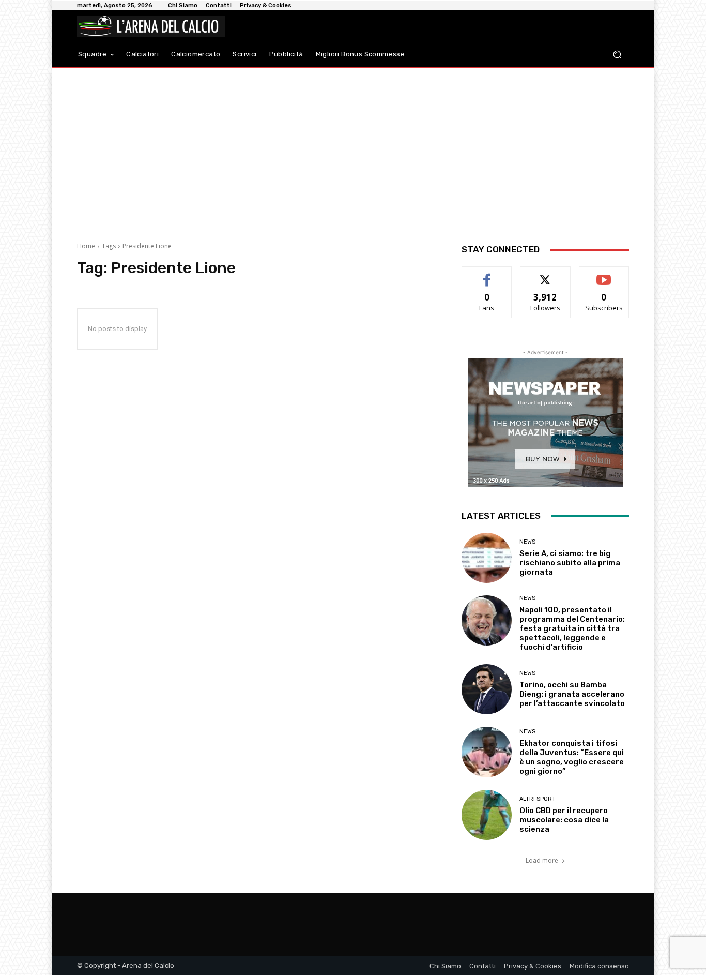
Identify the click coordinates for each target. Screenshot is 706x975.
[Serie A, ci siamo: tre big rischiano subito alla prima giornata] (487, 558)
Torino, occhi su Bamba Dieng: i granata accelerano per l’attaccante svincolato (572, 694)
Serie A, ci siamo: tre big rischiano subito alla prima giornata (569, 563)
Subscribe (604, 274)
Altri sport (537, 799)
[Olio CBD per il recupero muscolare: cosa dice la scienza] (487, 815)
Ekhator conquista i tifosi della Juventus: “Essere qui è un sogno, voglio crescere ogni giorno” (571, 757)
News (527, 542)
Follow (545, 274)
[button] (617, 54)
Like (487, 274)
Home (86, 246)
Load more (542, 860)
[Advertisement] (353, 151)
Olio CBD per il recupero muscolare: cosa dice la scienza (564, 820)
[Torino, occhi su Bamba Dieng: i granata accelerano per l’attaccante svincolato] (487, 689)
